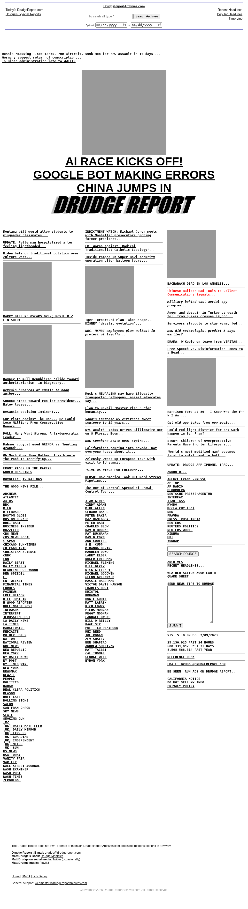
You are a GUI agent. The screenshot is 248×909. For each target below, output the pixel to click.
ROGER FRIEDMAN (98, 559)
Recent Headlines (230, 10)
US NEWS (10, 751)
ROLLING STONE (15, 700)
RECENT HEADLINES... (185, 565)
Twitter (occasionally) (66, 859)
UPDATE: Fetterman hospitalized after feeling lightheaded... (38, 244)
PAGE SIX (93, 624)
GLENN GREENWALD (99, 577)
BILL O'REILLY (97, 620)
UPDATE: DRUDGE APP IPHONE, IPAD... (200, 464)
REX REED (93, 631)
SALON (8, 704)
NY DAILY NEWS (15, 657)
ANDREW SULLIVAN (99, 646)
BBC (6, 504)
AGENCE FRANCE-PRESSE (186, 479)
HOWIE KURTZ (96, 599)
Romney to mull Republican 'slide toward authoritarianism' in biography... (41, 380)
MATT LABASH (96, 602)
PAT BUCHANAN (96, 533)
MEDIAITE (11, 631)
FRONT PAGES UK (16, 468)
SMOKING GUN (13, 718)
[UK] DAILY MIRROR (19, 729)
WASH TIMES (13, 776)
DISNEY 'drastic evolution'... (113, 323)
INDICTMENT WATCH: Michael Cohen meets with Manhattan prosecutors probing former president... (121, 235)
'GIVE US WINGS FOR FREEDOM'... (114, 470)
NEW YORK (11, 653)
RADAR (8, 686)
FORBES (9, 588)
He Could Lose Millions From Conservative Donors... (39, 422)
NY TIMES (11, 664)
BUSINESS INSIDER (18, 526)
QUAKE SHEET (178, 576)
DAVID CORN (95, 537)
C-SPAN (9, 541)
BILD (7, 508)
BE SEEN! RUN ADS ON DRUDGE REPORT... (202, 671)
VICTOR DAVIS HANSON (103, 584)
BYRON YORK (95, 660)
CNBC (7, 555)
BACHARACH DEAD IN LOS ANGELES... (198, 283)
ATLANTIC (11, 497)
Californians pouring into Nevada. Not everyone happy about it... (121, 449)
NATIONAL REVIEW (17, 642)
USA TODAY (12, 755)
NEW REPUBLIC (14, 649)
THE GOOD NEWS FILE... (23, 486)
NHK (170, 512)
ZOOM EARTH (206, 573)
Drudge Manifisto (52, 856)
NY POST (10, 660)
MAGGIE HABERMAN (99, 581)
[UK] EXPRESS (14, 733)
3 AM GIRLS (95, 501)
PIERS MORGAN (96, 610)
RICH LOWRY (95, 606)
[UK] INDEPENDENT (18, 740)
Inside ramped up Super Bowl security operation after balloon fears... (120, 258)
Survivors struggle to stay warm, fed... (205, 323)
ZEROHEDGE (12, 780)
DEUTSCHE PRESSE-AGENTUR (189, 493)
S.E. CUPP (94, 544)
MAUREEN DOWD (96, 552)
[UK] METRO (13, 744)
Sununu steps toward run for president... (42, 401)
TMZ (6, 722)
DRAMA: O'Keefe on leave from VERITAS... (205, 341)
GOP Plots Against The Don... (30, 419)
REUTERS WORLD (180, 530)
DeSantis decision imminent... (31, 412)
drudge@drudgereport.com (63, 852)
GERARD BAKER (96, 512)
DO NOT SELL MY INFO (185, 682)
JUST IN (19, 599)
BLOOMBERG (176, 490)
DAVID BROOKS (96, 530)
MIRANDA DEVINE (98, 548)
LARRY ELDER (96, 555)
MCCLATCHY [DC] (180, 508)
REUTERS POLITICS (182, 526)
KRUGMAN (92, 595)
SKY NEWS (11, 711)
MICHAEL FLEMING (99, 562)
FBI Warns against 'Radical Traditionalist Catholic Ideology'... (120, 247)
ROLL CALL (12, 697)
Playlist (44, 863)
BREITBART (12, 523)
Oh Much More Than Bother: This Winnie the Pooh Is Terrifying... (39, 457)
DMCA (26, 876)
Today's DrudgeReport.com (24, 10)
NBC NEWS (11, 646)
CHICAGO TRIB (14, 548)
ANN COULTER (96, 541)
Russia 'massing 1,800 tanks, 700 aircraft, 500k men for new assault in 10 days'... (81, 54)
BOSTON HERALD (15, 519)
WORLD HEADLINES (17, 472)
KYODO (172, 504)
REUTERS (174, 523)
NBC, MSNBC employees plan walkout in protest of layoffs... (120, 332)
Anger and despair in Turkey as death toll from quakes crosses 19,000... (202, 314)
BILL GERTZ (95, 566)
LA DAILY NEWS (15, 620)
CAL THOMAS (95, 653)
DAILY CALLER (14, 566)
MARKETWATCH (13, 628)
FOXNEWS (10, 591)
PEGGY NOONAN (96, 613)
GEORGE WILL (96, 657)
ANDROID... (177, 472)
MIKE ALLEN (95, 508)
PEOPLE (9, 678)
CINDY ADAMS (96, 504)
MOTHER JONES (14, 635)
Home (16, 876)
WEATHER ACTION (180, 573)
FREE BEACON (13, 595)
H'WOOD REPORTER (17, 602)
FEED (38, 726)
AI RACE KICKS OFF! (124, 161)
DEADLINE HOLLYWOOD (20, 570)
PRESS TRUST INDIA (183, 519)
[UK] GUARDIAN (15, 737)
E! (5, 577)
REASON (9, 693)
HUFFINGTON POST (17, 606)
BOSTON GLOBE (14, 515)
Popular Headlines (229, 14)
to (129, 25)
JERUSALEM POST (16, 617)
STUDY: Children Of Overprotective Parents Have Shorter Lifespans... (199, 442)
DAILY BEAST (13, 562)
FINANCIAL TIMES (17, 584)
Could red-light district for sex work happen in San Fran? (203, 431)
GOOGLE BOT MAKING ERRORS (124, 174)
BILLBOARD (12, 512)
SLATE (8, 715)
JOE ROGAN (94, 635)
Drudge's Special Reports (23, 14)
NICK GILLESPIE (98, 570)
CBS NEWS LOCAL (16, 537)
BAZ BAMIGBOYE (97, 519)
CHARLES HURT (96, 588)
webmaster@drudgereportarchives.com (61, 883)
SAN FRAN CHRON (16, 707)
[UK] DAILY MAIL (17, 726)
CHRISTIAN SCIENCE (19, 552)
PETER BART (95, 523)
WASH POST (12, 773)
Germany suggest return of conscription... (41, 57)
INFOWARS (11, 610)
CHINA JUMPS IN (124, 188)
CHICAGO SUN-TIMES (19, 544)
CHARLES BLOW (96, 526)
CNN (6, 559)
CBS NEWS (11, 533)
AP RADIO (175, 486)
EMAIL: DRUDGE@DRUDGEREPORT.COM (196, 664)
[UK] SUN (11, 747)
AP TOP (173, 483)
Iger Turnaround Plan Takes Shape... (119, 320)
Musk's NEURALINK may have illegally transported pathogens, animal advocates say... (123, 397)
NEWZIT (9, 675)
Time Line (235, 18)
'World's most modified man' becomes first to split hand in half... (201, 453)
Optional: (90, 25)
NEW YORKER (13, 668)
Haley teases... (17, 404)
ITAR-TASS (176, 501)
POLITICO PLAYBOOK (101, 628)
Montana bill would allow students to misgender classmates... (38, 233)
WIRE (24, 664)
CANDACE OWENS (97, 617)
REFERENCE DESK (180, 657)
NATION (9, 639)
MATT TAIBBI (96, 649)
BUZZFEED (11, 530)
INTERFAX (175, 497)
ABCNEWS (10, 493)
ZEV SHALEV (95, 639)
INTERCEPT (12, 613)
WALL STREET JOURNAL (21, 766)
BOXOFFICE (12, 479)
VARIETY (10, 762)
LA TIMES (11, 624)
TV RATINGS (32, 479)
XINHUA (173, 533)
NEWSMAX (10, 671)
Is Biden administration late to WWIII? (39, 61)
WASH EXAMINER (15, 769)
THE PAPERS (42, 468)
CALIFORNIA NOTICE (183, 678)
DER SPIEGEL (13, 573)
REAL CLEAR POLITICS (21, 689)
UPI (170, 537)
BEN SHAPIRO (96, 642)
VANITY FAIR (13, 758)
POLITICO (11, 682)
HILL (7, 599)
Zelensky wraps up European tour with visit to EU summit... (120, 460)
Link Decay (39, 876)
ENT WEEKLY (13, 581)
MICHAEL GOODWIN (99, 573)
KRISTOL (92, 591)
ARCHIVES (175, 562)
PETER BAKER (96, 515)
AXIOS (8, 501)
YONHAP (173, 541)
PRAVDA (173, 515)
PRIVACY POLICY (180, 686)
